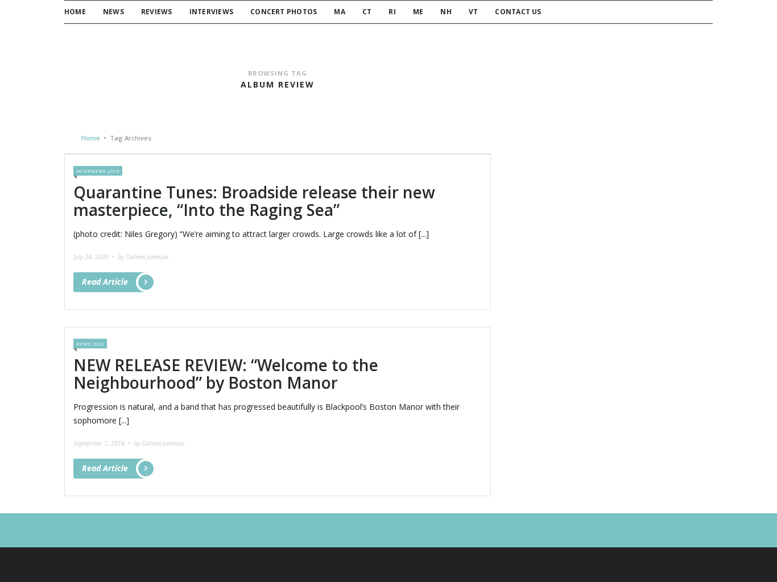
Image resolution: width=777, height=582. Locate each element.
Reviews (156, 11)
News (113, 11)
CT (366, 11)
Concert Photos (283, 11)
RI (391, 11)
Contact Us (518, 11)
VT (473, 11)
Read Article (105, 281)
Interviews (211, 11)
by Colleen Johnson (143, 256)
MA (339, 11)
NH (445, 11)
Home (75, 11)
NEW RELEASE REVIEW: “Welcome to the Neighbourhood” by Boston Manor (225, 373)
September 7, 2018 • (102, 443)
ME (418, 11)
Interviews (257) (97, 171)
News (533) (90, 343)
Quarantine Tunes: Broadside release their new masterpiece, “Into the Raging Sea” (254, 201)
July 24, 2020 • (94, 256)
